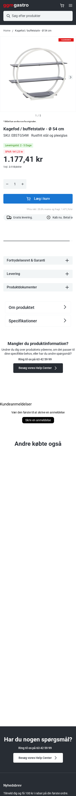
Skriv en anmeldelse (38, 420)
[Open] (70, 5)
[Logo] (15, 5)
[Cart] (62, 5)
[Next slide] (70, 77)
